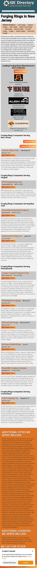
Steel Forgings (13, 27)
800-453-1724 (6, 153)
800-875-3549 (16, 212)
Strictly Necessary (9, 563)
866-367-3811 (6, 325)
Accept (25, 563)
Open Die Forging (18, 29)
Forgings (11, 31)
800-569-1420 (6, 347)
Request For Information (28, 146)
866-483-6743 (6, 303)
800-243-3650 (6, 400)
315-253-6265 (6, 238)
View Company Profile (8, 155)
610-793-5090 (18, 275)
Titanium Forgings (20, 31)
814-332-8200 (16, 370)
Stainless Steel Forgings (25, 27)
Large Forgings (22, 25)
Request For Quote (20, 71)
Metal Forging (8, 29)
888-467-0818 (18, 184)
